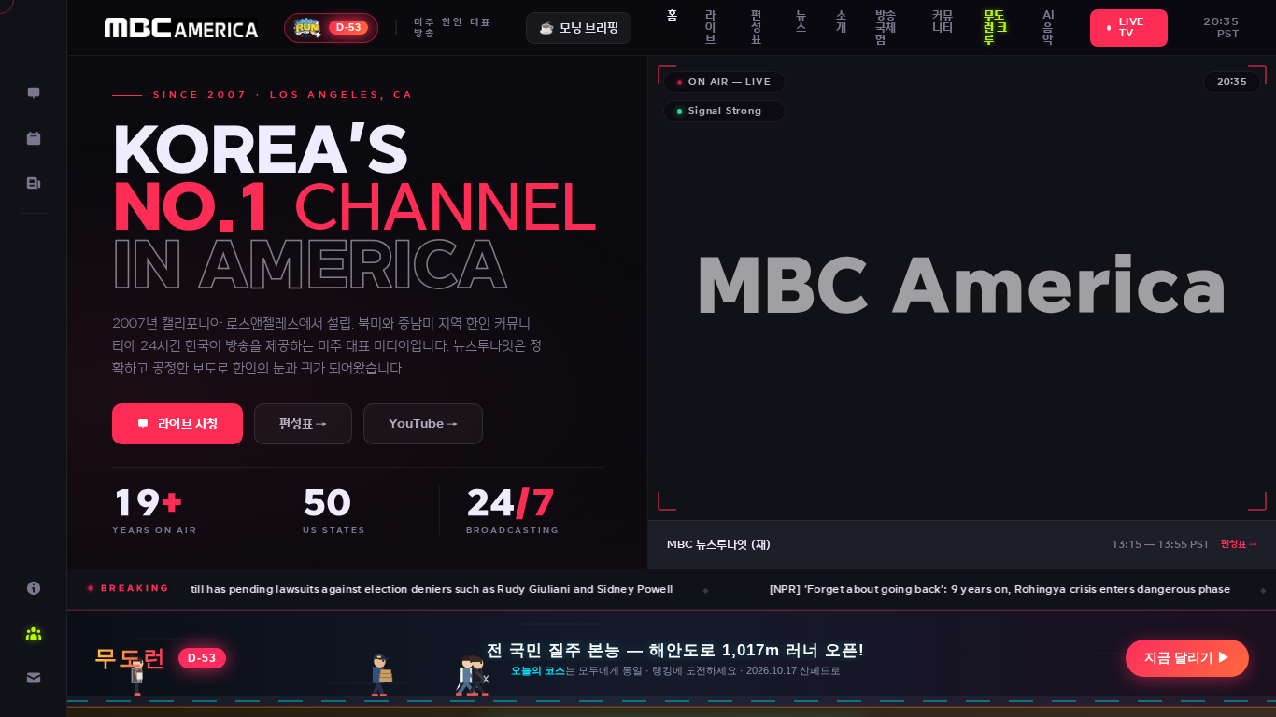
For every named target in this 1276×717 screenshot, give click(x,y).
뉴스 (801, 21)
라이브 (710, 27)
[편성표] (33, 138)
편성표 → (303, 423)
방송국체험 (885, 27)
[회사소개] (33, 588)
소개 (841, 21)
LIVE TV (1131, 28)
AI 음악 (1048, 27)
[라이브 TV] (33, 93)
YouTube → (423, 423)
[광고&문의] (33, 677)
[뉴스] (33, 183)
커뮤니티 (942, 21)
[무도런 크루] (33, 633)
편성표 (756, 27)
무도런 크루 (995, 27)
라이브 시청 (188, 423)
